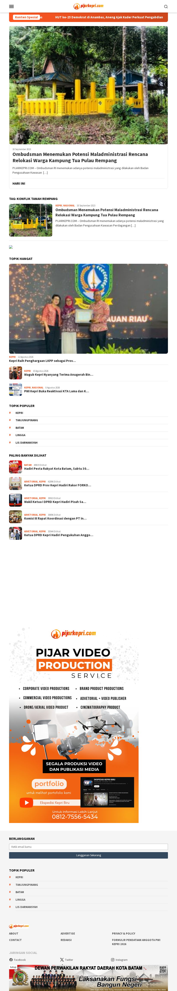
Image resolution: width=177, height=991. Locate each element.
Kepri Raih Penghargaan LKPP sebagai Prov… (42, 361)
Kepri (58, 205)
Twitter (69, 960)
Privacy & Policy (123, 933)
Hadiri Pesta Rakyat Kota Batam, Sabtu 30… (56, 469)
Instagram (122, 960)
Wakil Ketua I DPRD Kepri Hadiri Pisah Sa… (55, 502)
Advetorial (31, 481)
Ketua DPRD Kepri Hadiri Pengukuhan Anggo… (58, 535)
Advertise (68, 933)
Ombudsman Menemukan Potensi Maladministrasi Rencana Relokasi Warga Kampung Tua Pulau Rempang (80, 157)
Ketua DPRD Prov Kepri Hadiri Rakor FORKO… (57, 485)
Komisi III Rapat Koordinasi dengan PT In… (55, 518)
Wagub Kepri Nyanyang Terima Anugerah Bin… (58, 375)
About (13, 933)
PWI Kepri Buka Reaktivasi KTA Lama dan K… (56, 391)
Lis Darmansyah (27, 442)
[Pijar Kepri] (88, 6)
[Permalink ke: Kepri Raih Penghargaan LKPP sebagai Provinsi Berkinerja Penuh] (88, 309)
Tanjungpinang (27, 420)
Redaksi (66, 940)
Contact (15, 940)
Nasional (69, 205)
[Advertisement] (88, 578)
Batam (20, 428)
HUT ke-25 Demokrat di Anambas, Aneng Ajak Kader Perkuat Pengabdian (77, 17)
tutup (13, 967)
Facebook (20, 960)
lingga (20, 435)
